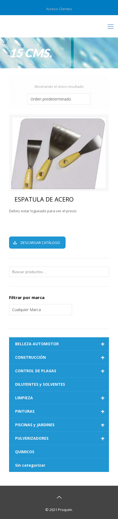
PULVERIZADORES (60, 438)
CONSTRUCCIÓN (60, 357)
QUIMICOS (24, 451)
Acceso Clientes (59, 8)
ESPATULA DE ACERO (44, 199)
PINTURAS (60, 411)
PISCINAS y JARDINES (60, 425)
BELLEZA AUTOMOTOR (60, 344)
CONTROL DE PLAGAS (60, 371)
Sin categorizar (30, 465)
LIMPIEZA (60, 398)
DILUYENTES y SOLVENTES (40, 384)
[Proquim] (59, 26)
